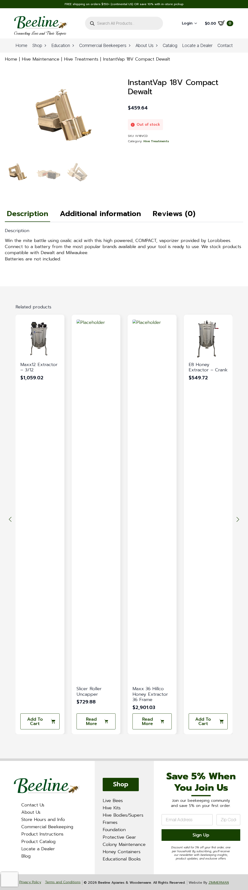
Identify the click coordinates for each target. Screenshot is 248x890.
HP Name (160, 765)
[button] (10, 519)
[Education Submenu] (73, 46)
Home (21, 45)
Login (187, 23)
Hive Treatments (81, 59)
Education (60, 45)
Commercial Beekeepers (102, 45)
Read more (35, 721)
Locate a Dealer (197, 45)
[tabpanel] (124, 245)
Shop (37, 45)
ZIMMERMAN (219, 882)
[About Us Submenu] (157, 46)
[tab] (27, 214)
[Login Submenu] (197, 23)
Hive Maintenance (40, 59)
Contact (225, 45)
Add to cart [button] (147, 721)
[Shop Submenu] (45, 46)
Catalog (170, 45)
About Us (145, 45)
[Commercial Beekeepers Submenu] (129, 46)
